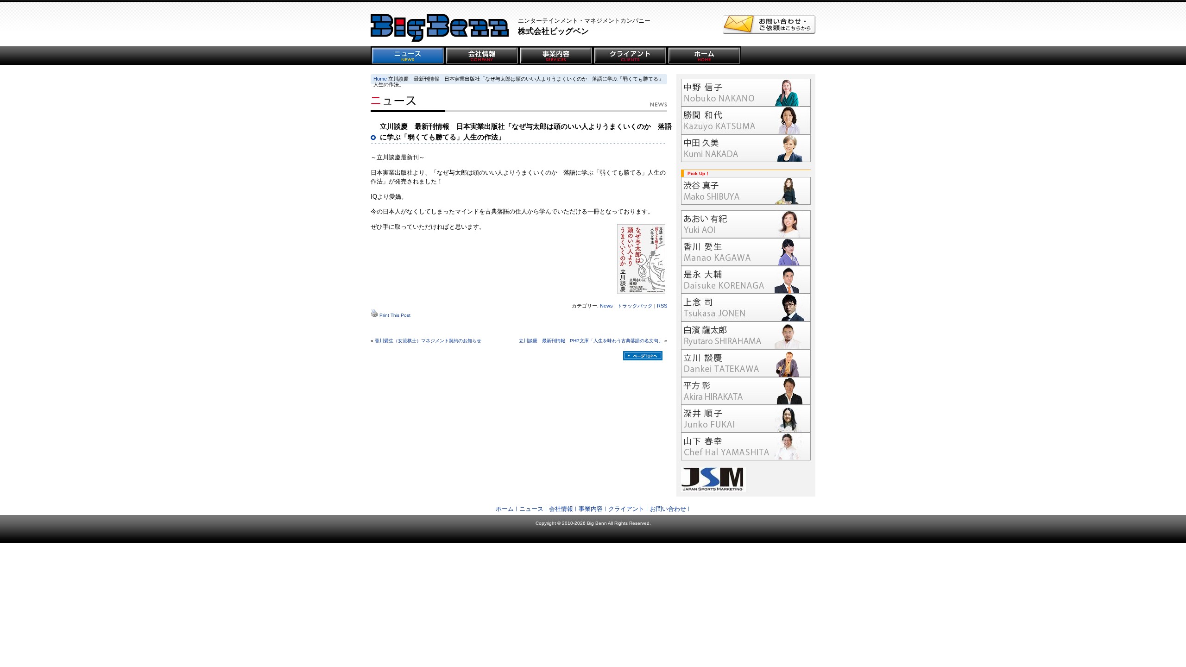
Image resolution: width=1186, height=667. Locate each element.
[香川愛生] (746, 252)
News (606, 305)
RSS (662, 305)
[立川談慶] (746, 363)
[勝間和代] (746, 120)
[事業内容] (556, 55)
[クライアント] (630, 55)
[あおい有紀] (746, 224)
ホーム (505, 508)
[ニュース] (408, 55)
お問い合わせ (668, 508)
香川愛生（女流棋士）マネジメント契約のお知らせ (428, 340)
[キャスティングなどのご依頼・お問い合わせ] (769, 31)
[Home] (704, 55)
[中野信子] (746, 93)
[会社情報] (482, 55)
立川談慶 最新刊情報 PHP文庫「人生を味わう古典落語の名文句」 (591, 340)
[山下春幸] (746, 446)
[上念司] (746, 307)
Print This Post (394, 315)
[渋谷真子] (746, 191)
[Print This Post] (374, 315)
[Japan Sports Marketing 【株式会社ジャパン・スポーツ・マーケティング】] (746, 479)
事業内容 (591, 508)
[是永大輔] (746, 280)
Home (380, 79)
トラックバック (635, 305)
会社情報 (561, 508)
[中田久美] (746, 148)
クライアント (626, 508)
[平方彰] (746, 391)
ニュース (531, 508)
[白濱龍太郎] (746, 335)
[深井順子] (746, 419)
